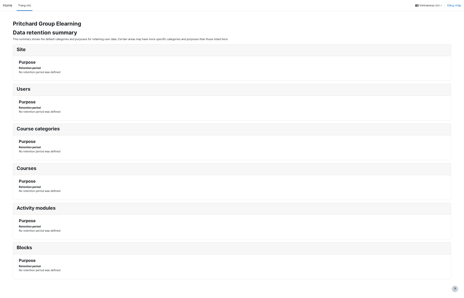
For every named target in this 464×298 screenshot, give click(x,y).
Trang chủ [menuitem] (24, 5)
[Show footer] (455, 289)
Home (7, 5)
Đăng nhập (454, 5)
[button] (428, 5)
